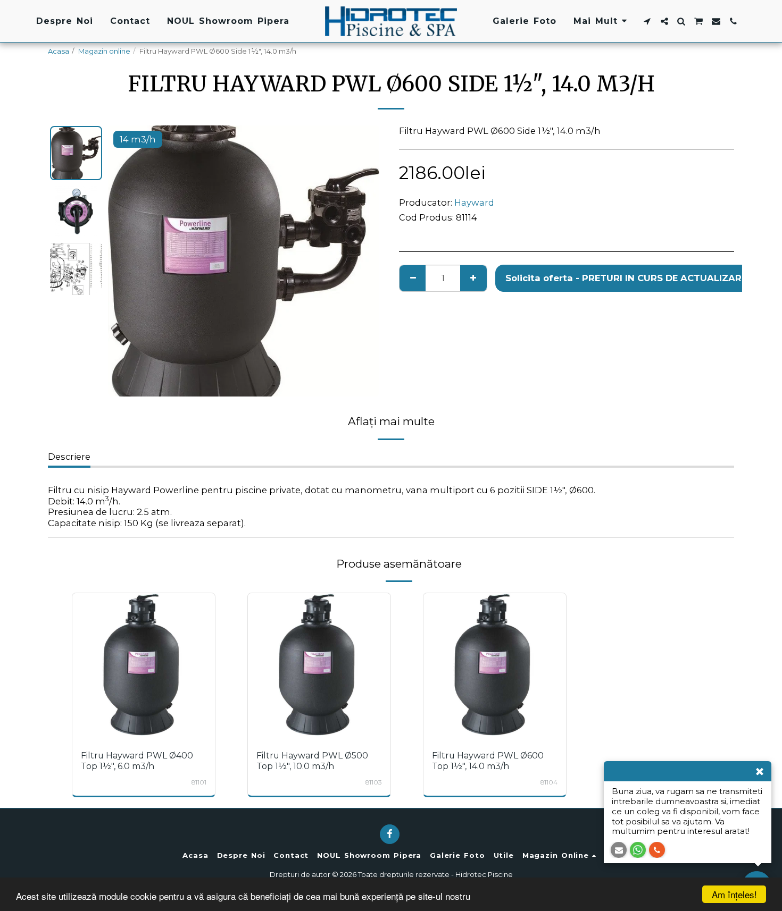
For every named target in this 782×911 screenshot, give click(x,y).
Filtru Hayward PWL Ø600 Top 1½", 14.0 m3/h (488, 760)
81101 (199, 782)
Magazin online (104, 51)
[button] (647, 21)
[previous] (125, 261)
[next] (362, 261)
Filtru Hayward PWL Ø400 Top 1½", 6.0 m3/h (137, 760)
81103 (373, 782)
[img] (143, 664)
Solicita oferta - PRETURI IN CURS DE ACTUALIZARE (146, 712)
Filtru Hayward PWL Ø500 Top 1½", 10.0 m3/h (312, 760)
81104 (549, 782)
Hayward (474, 202)
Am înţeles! (734, 894)
